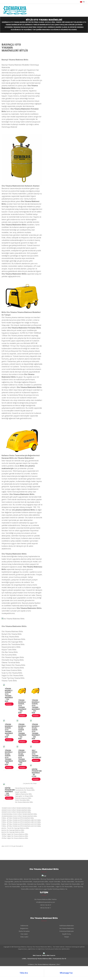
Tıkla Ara (23, 973)
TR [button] (84, 2)
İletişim (66, 937)
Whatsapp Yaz (66, 973)
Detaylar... (9, 704)
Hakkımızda (24, 926)
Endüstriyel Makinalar (67, 931)
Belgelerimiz (24, 928)
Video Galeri (24, 937)
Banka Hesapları (24, 931)
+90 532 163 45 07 (45, 905)
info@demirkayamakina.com (45, 902)
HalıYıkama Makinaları (66, 926)
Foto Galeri (24, 934)
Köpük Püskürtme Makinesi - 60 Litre (37, 772)
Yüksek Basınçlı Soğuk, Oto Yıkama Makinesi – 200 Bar (22, 706)
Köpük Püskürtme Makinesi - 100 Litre (10, 791)
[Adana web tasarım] (44, 953)
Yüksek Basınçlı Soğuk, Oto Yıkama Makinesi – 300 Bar (9, 730)
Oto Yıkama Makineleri (66, 928)
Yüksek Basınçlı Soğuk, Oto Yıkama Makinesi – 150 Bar (9, 695)
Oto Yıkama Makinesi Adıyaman (43, 964)
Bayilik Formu (66, 934)
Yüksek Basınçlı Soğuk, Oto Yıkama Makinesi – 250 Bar (36, 706)
